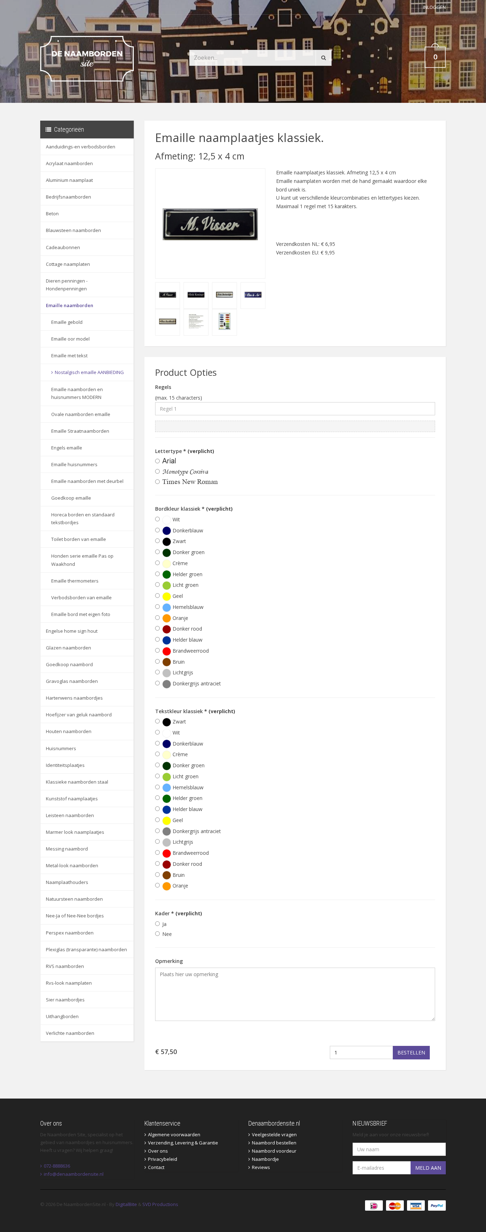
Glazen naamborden (68, 647)
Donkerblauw (187, 530)
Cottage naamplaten (68, 264)
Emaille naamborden (69, 305)
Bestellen (411, 1052)
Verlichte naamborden (70, 1033)
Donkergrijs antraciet (196, 683)
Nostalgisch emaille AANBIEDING (89, 372)
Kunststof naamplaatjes (72, 798)
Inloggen (434, 7)
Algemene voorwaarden (174, 1134)
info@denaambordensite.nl (74, 1174)
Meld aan (428, 1167)
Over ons (158, 1151)
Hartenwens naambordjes (74, 698)
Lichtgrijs (182, 672)
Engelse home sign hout (71, 631)
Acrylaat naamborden (69, 163)
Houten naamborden (68, 731)
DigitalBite (126, 1204)
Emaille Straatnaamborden (80, 431)
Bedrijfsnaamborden (68, 197)
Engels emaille (66, 447)
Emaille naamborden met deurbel (87, 481)
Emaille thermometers (75, 581)
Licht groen (185, 584)
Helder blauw (186, 639)
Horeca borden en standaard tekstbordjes (83, 518)
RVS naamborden (65, 966)
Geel (177, 596)
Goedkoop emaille (71, 498)
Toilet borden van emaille (78, 539)
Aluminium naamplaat (69, 180)
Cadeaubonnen (63, 247)
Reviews (261, 1167)
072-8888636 (57, 1166)
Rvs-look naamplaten (69, 983)
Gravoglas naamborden (72, 681)
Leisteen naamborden (70, 815)
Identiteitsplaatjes (65, 765)
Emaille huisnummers (74, 464)
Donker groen (188, 552)
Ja (164, 924)
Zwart (178, 541)
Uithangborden (62, 1016)
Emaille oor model (70, 339)
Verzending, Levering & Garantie (183, 1142)
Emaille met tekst (69, 355)
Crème (179, 563)
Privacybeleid (162, 1159)
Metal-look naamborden (72, 865)
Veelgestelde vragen (274, 1134)
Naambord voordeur (274, 1151)
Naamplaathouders (67, 882)
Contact (156, 1167)
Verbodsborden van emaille (81, 597)
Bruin (178, 661)
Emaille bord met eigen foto (80, 614)
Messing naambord (67, 849)
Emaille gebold (67, 322)
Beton (52, 213)
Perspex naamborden (70, 933)
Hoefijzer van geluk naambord (79, 714)
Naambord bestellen (274, 1142)
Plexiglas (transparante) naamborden (86, 949)
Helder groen (186, 574)
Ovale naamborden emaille (80, 414)
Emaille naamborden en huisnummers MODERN (77, 393)
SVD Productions (160, 1204)
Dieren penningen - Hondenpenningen (67, 285)
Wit (175, 519)
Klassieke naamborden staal (77, 782)
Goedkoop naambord (69, 664)
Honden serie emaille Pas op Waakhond (82, 560)
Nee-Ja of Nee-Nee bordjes (75, 915)
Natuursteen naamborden (74, 899)
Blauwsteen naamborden (73, 230)
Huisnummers (61, 748)
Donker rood (186, 628)
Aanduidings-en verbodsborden (80, 146)
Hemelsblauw (187, 607)
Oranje (179, 618)
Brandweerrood (190, 650)
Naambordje (265, 1159)
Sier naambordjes (65, 999)
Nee (167, 934)
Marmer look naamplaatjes (75, 832)
